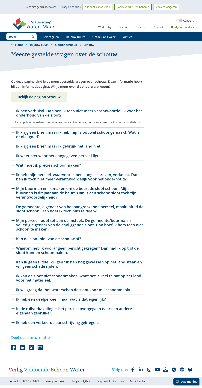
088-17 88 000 (31, 381)
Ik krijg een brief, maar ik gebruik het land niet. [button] (58, 146)
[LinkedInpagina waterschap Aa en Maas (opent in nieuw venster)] (141, 370)
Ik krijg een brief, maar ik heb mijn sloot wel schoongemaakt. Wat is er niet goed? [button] (78, 134)
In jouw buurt (75, 37)
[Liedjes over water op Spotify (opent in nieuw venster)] (174, 370)
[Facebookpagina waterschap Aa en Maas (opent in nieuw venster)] (133, 370)
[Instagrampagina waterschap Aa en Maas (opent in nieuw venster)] (149, 370)
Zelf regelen (51, 37)
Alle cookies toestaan (97, 7)
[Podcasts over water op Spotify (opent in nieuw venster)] (182, 370)
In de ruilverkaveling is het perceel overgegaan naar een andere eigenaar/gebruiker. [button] (74, 310)
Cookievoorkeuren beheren (133, 7)
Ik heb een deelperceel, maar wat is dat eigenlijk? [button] (61, 299)
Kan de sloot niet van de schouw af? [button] (48, 239)
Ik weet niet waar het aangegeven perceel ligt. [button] (58, 156)
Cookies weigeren (166, 7)
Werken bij (104, 27)
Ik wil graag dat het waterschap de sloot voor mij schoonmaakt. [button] (74, 290)
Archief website (139, 381)
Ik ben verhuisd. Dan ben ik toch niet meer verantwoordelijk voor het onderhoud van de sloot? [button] (79, 113)
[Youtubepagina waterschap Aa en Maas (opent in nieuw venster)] (157, 370)
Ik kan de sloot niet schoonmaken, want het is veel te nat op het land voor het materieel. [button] (78, 278)
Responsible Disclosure (111, 381)
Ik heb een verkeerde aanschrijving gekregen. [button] (57, 322)
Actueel (128, 37)
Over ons (141, 27)
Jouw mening (188, 381)
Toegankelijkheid (82, 381)
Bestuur (123, 27)
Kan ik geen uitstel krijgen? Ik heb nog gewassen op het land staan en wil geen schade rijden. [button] (79, 264)
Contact (158, 27)
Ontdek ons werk (104, 37)
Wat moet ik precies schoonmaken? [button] (48, 165)
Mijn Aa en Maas (184, 27)
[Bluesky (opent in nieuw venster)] (190, 370)
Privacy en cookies (70, 7)
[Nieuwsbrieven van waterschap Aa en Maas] (165, 370)
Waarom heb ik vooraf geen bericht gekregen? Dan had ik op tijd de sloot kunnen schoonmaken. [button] (77, 250)
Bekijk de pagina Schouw (39, 96)
